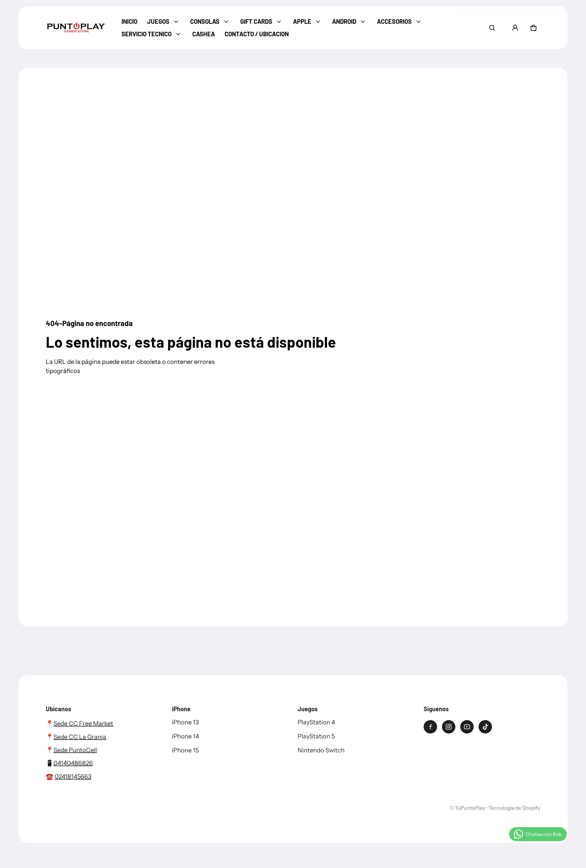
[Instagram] (448, 726)
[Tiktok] (485, 726)
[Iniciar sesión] (515, 27)
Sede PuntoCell (75, 750)
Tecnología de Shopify (514, 808)
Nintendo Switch (321, 750)
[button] (492, 27)
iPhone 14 (185, 736)
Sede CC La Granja (79, 737)
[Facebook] (430, 726)
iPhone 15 (185, 750)
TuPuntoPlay (470, 808)
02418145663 (73, 776)
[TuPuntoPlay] (76, 28)
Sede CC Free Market (83, 723)
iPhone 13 (185, 722)
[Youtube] (467, 726)
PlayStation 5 (316, 736)
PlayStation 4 (316, 722)
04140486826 (73, 763)
